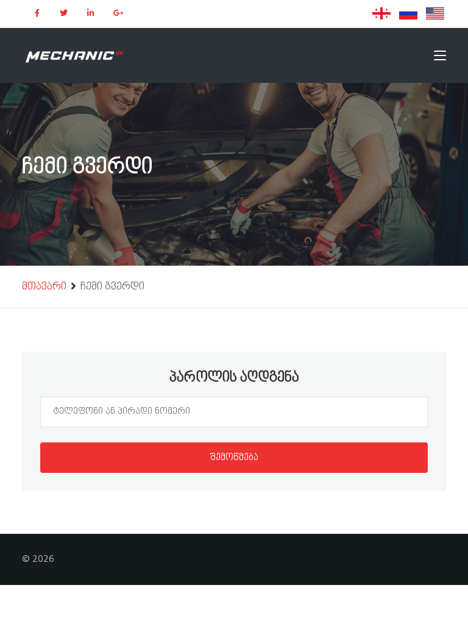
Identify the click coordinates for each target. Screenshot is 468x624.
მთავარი (44, 287)
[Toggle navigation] (440, 58)
